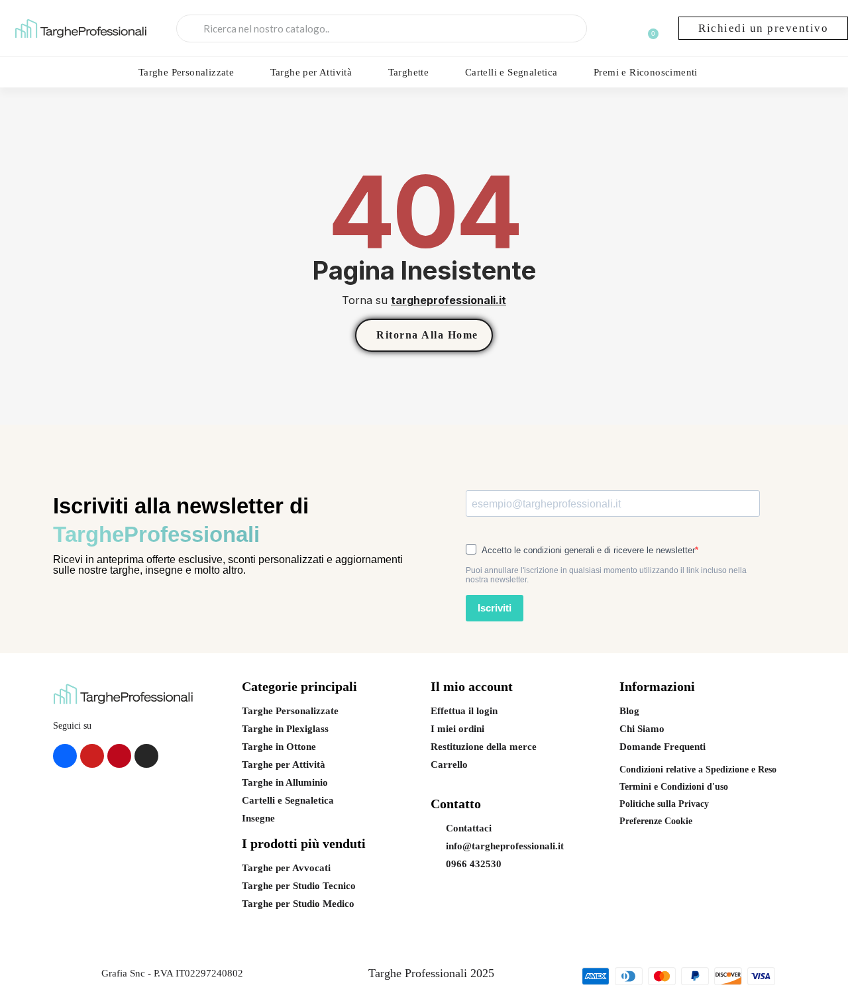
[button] (763, 28)
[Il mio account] (622, 29)
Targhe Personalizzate (186, 72)
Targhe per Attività (311, 72)
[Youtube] (92, 756)
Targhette (408, 72)
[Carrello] (649, 30)
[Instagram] (146, 756)
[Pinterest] (119, 756)
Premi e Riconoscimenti (646, 72)
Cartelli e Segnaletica (511, 72)
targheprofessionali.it (448, 300)
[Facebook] (65, 756)
